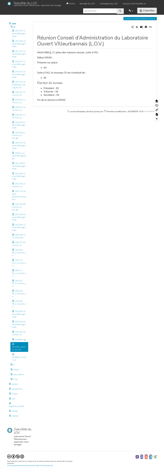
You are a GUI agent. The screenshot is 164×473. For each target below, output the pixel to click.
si (14, 364)
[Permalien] (150, 26)
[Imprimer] (145, 26)
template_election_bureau (18, 348)
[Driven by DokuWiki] (155, 456)
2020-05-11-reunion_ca (19, 116)
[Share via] (132, 26)
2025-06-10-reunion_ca (19, 333)
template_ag (20, 339)
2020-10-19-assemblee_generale (19, 145)
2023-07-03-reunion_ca (19, 243)
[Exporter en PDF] (157, 114)
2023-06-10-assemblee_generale (19, 217)
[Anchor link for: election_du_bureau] (64, 82)
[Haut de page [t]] (157, 119)
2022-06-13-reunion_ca (19, 185)
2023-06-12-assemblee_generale (19, 227)
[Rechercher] (120, 11)
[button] (131, 10)
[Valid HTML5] (146, 456)
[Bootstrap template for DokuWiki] (137, 456)
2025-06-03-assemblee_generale (19, 324)
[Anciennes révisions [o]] (157, 105)
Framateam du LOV (109, 3)
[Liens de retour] (157, 110)
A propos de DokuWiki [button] (133, 3)
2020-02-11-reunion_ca (19, 101)
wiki (13, 398)
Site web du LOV (87, 3)
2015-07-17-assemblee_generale (19, 33)
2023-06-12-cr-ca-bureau (19, 236)
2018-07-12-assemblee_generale (19, 64)
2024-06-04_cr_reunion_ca (19, 304)
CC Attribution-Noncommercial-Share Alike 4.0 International (30, 465)
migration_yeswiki (16, 406)
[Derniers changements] (136, 26)
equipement (17, 388)
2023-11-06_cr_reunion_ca (19, 273)
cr (14, 26)
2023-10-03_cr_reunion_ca (19, 263)
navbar (15, 411)
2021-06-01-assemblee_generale (19, 166)
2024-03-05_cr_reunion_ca (19, 283)
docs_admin (18, 374)
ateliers (15, 384)
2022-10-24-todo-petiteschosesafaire (19, 195)
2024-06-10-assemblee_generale (19, 314)
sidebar (15, 415)
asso (14, 23)
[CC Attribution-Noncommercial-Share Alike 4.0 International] (15, 456)
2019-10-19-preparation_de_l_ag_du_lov (19, 85)
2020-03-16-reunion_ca (19, 108)
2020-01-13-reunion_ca (19, 93)
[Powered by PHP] (141, 456)
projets (15, 393)
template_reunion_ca (19, 358)
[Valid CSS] (150, 456)
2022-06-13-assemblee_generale (19, 176)
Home (72, 3)
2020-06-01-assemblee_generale (19, 125)
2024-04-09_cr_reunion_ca (19, 293)
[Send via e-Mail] (141, 26)
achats (16, 369)
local (15, 379)
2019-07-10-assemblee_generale (19, 74)
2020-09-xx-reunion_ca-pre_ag (19, 135)
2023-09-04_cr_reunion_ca (19, 253)
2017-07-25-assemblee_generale (19, 54)
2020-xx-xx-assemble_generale (19, 156)
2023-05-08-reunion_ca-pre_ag (19, 207)
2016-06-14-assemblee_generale (19, 44)
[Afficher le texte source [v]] (157, 101)
